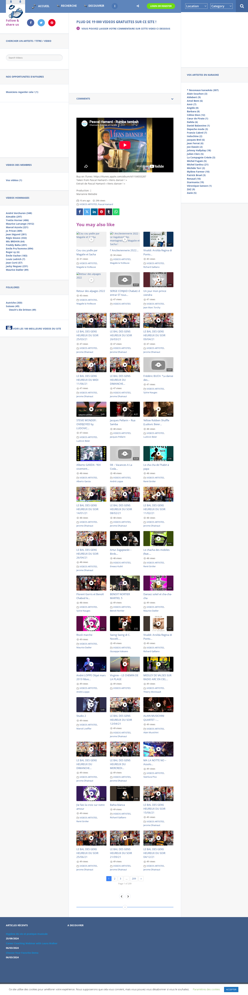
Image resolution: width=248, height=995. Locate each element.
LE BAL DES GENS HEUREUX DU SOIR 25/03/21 (87, 335)
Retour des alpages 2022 (90, 291)
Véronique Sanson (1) (199, 185)
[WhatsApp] (116, 211)
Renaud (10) (194, 178)
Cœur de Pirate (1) (197, 118)
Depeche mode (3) (197, 129)
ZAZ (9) (191, 189)
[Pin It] (101, 211)
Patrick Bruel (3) (196, 175)
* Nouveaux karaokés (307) (203, 90)
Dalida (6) (192, 122)
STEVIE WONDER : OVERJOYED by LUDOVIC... (86, 424)
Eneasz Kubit (116, 566)
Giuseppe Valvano (119, 651)
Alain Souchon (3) (197, 93)
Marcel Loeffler (83, 728)
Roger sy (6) (13, 252)
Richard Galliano (151, 267)
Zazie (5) (192, 192)
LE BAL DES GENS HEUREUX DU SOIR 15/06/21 (154, 808)
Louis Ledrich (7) (15, 259)
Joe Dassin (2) (195, 146)
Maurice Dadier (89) (17, 269)
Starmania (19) (195, 182)
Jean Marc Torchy (151, 307)
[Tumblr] (108, 211)
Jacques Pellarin (118, 436)
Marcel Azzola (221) (17, 227)
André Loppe (116, 481)
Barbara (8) (193, 111)
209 (134, 878)
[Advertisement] (214, 39)
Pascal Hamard (105, 204)
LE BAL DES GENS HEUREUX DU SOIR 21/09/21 (121, 853)
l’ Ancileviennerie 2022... (124, 250)
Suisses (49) (12, 306)
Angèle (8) (193, 107)
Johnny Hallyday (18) (199, 150)
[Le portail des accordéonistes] (15, 17)
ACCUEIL (43, 6)
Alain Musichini (150, 732)
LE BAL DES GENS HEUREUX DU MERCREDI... (120, 764)
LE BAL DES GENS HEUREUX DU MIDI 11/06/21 (87, 379)
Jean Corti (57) (14, 262)
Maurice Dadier (151, 610)
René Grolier (149, 481)
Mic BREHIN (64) (15, 241)
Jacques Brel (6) (196, 139)
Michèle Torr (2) (196, 168)
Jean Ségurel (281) (16, 234)
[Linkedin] (94, 211)
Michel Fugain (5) (197, 161)
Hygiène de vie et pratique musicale (27, 933)
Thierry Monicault (152, 691)
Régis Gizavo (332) (16, 237)
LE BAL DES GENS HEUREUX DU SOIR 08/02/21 (121, 509)
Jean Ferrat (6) (195, 143)
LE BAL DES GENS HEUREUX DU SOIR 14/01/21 (87, 509)
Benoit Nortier (117, 610)
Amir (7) (191, 104)
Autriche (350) (14, 302)
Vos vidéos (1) (14, 180)
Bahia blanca (117, 804)
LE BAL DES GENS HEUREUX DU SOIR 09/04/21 (154, 335)
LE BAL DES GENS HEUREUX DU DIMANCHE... (120, 379)
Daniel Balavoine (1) (198, 125)
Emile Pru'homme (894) (19, 248)
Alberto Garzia (83, 481)
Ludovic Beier (83, 440)
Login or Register (161, 6)
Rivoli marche (84, 634)
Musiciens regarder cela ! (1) (22, 92)
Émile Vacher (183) (16, 255)
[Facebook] (79, 211)
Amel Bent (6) (195, 100)
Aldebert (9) (194, 97)
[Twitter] (87, 211)
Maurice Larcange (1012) (20, 223)
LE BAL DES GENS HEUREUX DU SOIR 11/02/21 (154, 509)
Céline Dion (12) (196, 115)
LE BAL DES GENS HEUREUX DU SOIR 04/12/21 (154, 853)
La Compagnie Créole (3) (201, 157)
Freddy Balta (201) (16, 245)
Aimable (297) (14, 216)
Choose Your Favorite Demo (22, 952)
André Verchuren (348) (19, 213)
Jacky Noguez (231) (17, 266)
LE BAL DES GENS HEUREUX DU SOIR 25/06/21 (87, 853)
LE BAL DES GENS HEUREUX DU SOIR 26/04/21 (87, 553)
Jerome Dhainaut (84, 352)
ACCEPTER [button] (231, 989)
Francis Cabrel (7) (197, 132)
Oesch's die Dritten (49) (22, 309)
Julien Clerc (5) (195, 153)
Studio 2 (81, 715)
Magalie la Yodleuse (86, 267)
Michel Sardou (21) (198, 164)
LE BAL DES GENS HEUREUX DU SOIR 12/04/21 (121, 719)
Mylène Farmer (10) (198, 171)
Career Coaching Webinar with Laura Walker (31, 943)
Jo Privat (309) (14, 230)
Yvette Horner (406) (17, 220)
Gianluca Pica (150, 776)
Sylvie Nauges (150, 392)
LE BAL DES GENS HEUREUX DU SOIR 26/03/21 (121, 335)
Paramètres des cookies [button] (206, 989)
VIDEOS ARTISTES (88, 204)
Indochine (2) (194, 136)
